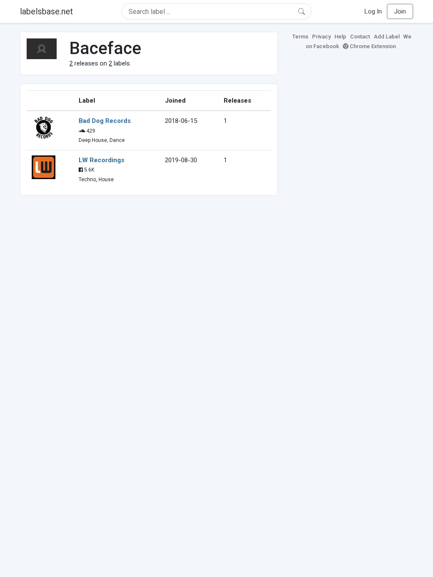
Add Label (387, 36)
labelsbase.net (46, 11)
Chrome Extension (372, 46)
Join (400, 11)
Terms (300, 36)
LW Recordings (101, 160)
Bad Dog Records (105, 121)
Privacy (321, 36)
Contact (360, 36)
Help (340, 36)
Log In (373, 11)
